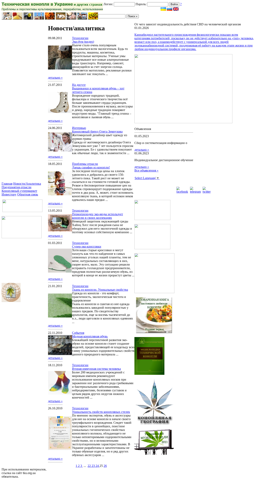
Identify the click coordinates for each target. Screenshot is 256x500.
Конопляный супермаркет (19, 190)
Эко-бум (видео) (83, 41)
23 (94, 465)
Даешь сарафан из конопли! (91, 167)
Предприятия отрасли (16, 187)
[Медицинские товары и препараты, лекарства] (82, 18)
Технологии (80, 38)
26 (105, 465)
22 (90, 465)
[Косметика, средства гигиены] (71, 18)
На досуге (79, 84)
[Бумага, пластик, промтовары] (39, 18)
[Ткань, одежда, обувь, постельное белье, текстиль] (17, 18)
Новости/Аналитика (27, 183)
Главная (7, 183)
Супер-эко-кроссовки (86, 246)
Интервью (79, 128)
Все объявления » (146, 170)
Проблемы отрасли (85, 164)
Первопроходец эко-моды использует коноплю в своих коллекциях (97, 215)
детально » (55, 77)
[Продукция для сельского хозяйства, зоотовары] (61, 18)
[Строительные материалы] (28, 18)
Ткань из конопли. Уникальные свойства (100, 289)
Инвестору (9, 194)
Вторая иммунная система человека (96, 368)
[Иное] (93, 18)
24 (98, 465)
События (78, 332)
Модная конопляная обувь (90, 336)
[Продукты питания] (7, 18)
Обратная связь (27, 194)
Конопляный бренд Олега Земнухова (97, 131)
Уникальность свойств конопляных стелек (101, 412)
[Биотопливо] (50, 18)
